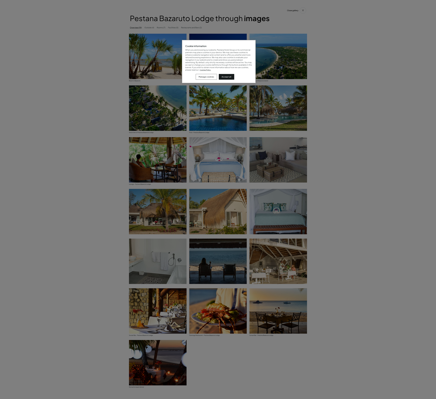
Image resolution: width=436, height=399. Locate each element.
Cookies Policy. (205, 70)
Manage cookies (206, 77)
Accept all (226, 77)
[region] (219, 61)
